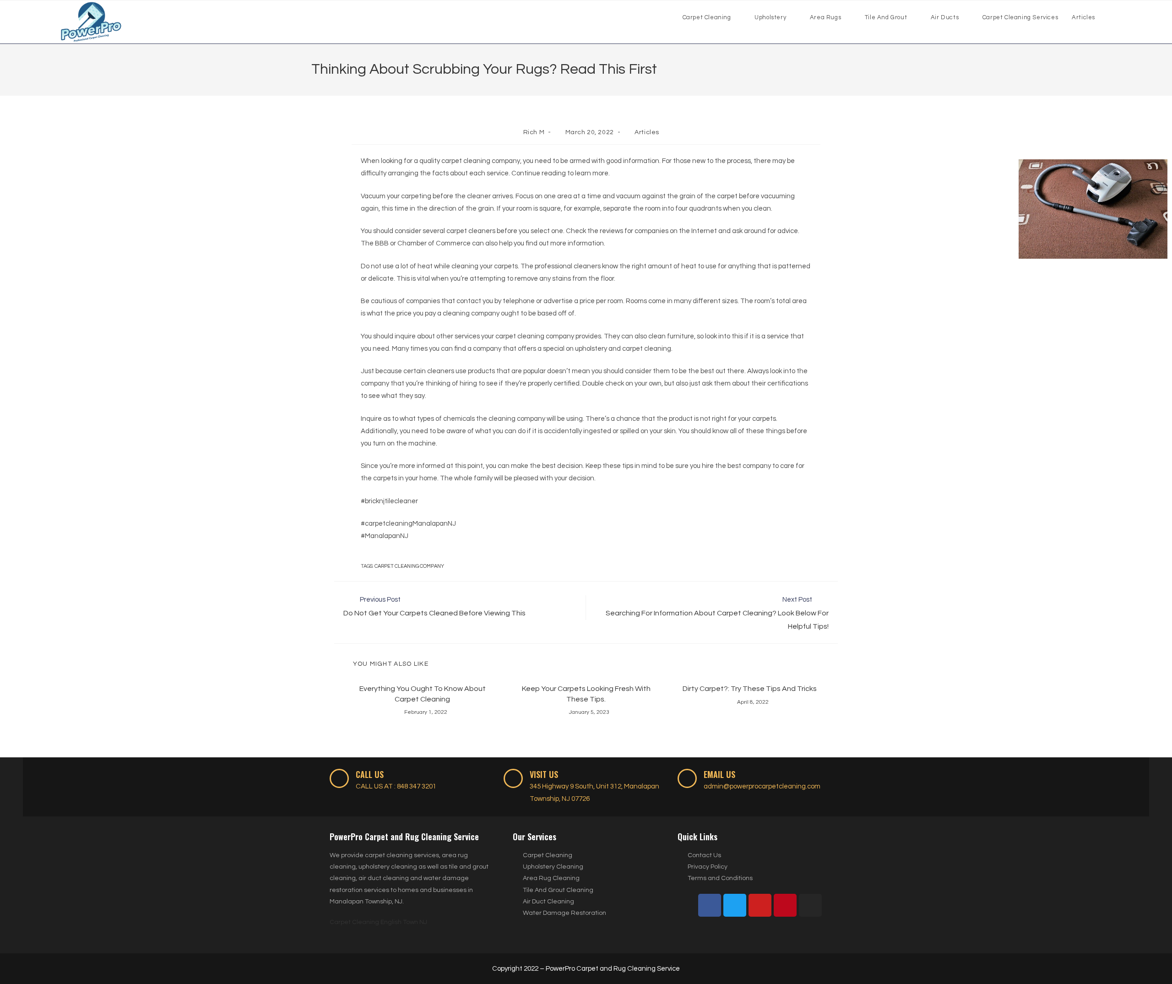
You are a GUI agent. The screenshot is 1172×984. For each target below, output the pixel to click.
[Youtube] (760, 905)
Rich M (534, 132)
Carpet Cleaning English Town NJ (378, 922)
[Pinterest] (785, 905)
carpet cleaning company (409, 566)
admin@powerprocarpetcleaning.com (762, 786)
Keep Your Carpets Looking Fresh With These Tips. (586, 693)
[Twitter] (734, 905)
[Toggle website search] (1111, 17)
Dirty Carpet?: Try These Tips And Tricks (750, 688)
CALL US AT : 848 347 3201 (396, 786)
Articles (647, 132)
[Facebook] (709, 905)
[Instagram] (810, 905)
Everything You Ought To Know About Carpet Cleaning (422, 693)
